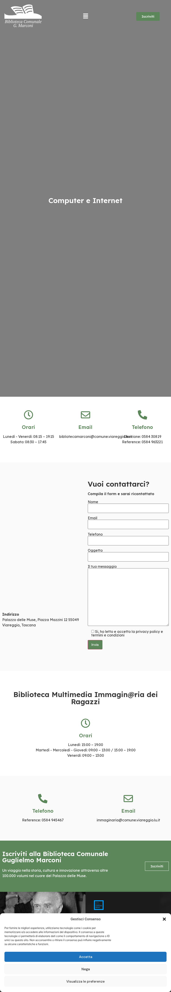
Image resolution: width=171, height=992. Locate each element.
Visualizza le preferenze (85, 981)
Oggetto (95, 551)
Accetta (85, 957)
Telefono (95, 534)
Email (92, 518)
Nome (93, 502)
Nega (85, 969)
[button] (164, 919)
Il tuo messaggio (102, 567)
